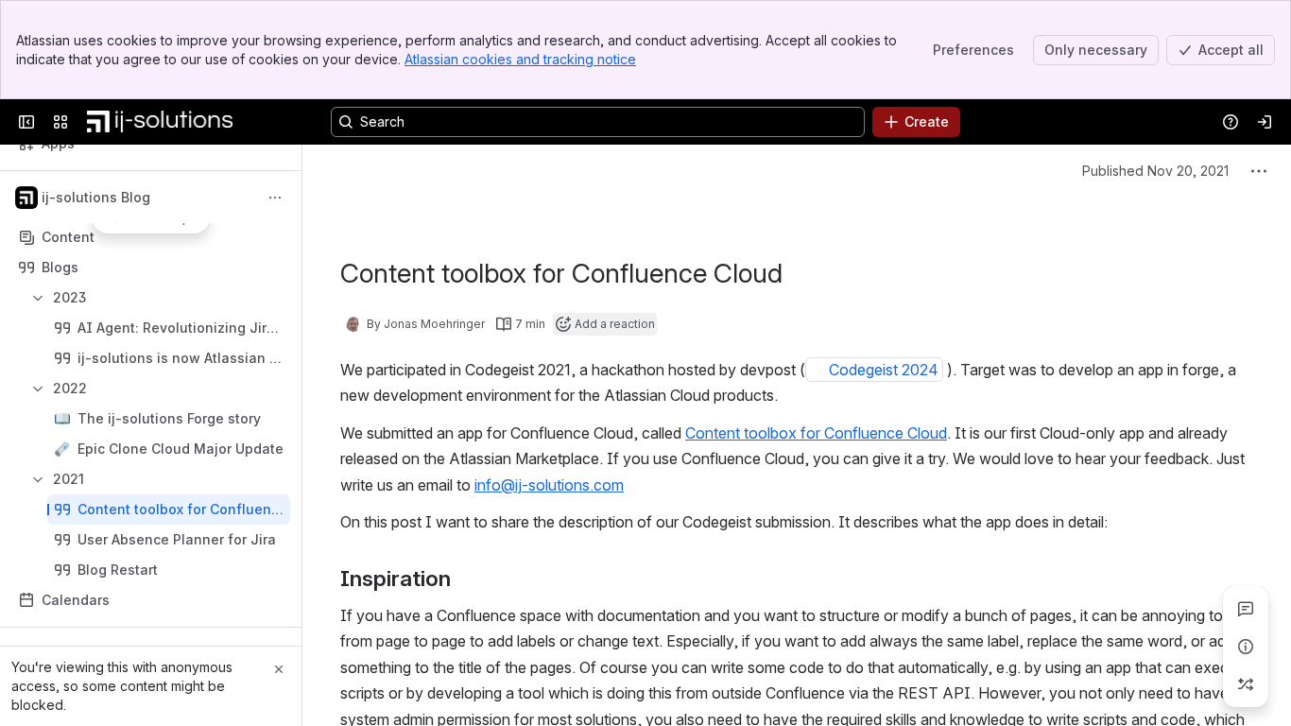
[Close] (278, 669)
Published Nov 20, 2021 (1155, 171)
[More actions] (275, 197)
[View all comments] (1246, 609)
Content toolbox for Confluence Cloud (816, 433)
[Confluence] (159, 122)
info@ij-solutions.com (549, 484)
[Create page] (1246, 684)
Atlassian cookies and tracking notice (520, 59)
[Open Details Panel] (1246, 646)
